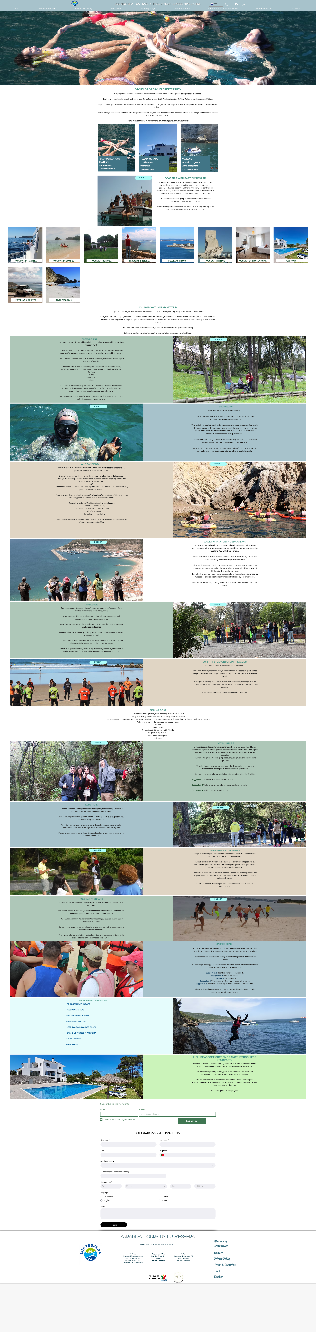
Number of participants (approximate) (115, 1172)
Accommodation (190, 169)
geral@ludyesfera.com (135, 1256)
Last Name (164, 1140)
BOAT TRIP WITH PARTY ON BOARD (185, 178)
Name (102, 1110)
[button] (226, 4)
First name (105, 1140)
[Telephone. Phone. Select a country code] (163, 1155)
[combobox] (158, 1165)
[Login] (236, 4)
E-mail (142, 1110)
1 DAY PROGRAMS (149, 159)
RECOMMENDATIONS (109, 159)
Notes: (102, 1206)
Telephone (163, 1151)
